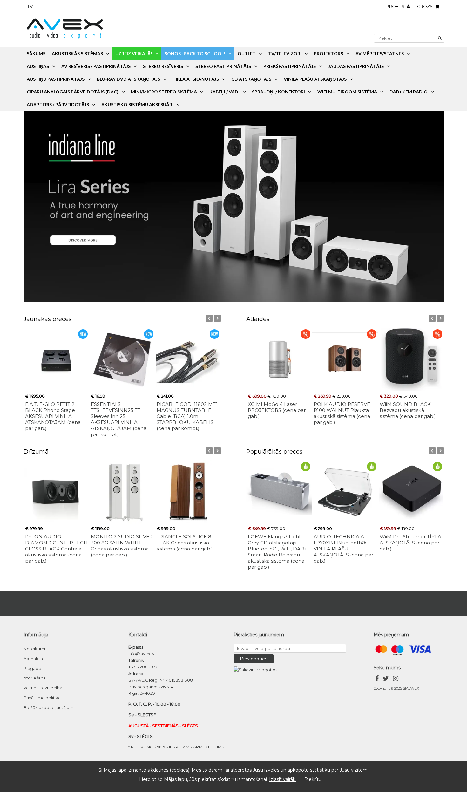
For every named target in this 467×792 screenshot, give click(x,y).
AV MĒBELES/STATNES (379, 53)
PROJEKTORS (328, 53)
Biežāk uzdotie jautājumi (49, 707)
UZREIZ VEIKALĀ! (133, 53)
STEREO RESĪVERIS (163, 66)
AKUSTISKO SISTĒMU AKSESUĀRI (137, 104)
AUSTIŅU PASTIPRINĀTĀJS (56, 79)
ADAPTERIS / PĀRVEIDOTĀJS (58, 104)
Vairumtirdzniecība (43, 687)
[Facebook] (377, 679)
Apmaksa (33, 658)
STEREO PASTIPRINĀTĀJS (223, 66)
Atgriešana (35, 677)
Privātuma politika (42, 697)
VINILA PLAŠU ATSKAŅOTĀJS (315, 79)
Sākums (36, 53)
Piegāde (32, 668)
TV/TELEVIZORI (284, 53)
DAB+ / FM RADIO (408, 91)
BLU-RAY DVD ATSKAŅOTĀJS (128, 79)
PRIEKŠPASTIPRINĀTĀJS (289, 66)
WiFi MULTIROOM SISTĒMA (347, 91)
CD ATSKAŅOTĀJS (251, 79)
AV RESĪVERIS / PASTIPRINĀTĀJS (96, 66)
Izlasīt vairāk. (282, 779)
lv (30, 6)
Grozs (425, 6)
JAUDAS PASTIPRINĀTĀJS (356, 66)
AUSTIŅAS (38, 66)
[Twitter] (386, 679)
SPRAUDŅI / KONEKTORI (278, 91)
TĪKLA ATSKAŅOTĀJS (196, 79)
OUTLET (247, 53)
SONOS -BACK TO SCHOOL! (195, 53)
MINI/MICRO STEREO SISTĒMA (164, 91)
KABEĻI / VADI (224, 91)
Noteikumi (34, 648)
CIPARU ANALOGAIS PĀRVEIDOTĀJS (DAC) (72, 91)
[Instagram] (395, 679)
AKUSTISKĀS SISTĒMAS (77, 53)
